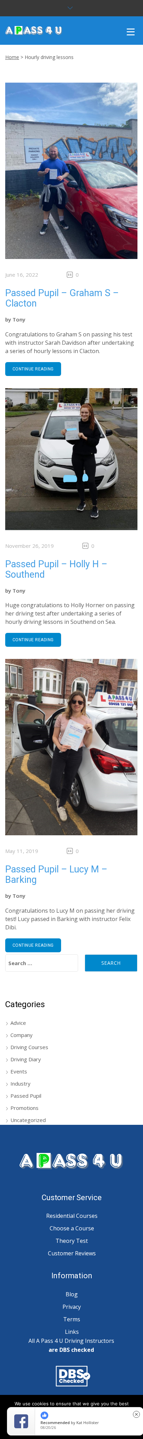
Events (18, 1071)
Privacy (71, 1307)
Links (72, 1332)
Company (21, 1034)
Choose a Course (72, 1228)
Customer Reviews (72, 1253)
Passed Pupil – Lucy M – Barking (56, 874)
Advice (18, 1022)
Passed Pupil (25, 1095)
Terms (71, 1319)
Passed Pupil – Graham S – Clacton (62, 298)
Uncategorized (28, 1119)
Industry (20, 1083)
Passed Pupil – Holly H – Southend (56, 569)
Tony (18, 319)
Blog (72, 1294)
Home (12, 57)
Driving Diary (25, 1059)
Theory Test (72, 1241)
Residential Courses (72, 1216)
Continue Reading (33, 369)
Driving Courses (29, 1047)
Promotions (24, 1107)
